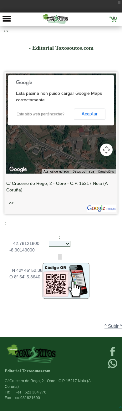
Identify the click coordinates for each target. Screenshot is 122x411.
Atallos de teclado (56, 171)
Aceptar (90, 113)
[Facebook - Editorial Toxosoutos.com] (112, 355)
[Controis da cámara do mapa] (106, 150)
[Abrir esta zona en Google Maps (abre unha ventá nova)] (18, 169)
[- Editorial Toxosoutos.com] (55, 18)
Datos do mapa (83, 171)
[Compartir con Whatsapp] (112, 367)
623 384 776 (31, 392)
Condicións (106, 171)
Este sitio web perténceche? (40, 114)
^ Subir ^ (113, 326)
